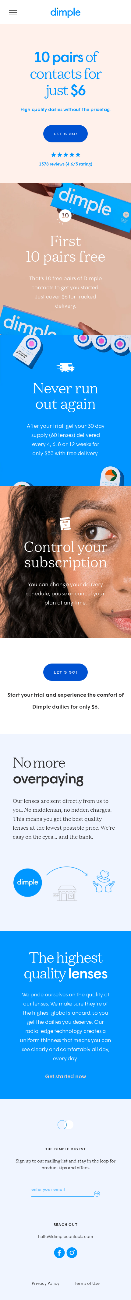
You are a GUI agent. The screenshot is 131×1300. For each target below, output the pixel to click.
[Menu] (13, 13)
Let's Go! (65, 672)
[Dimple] (65, 13)
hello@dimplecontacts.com (65, 1236)
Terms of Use (87, 1283)
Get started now (65, 1076)
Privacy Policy (45, 1283)
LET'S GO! (65, 133)
